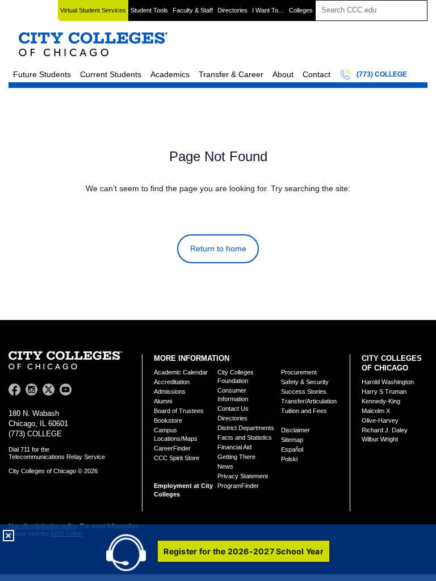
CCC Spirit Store (176, 457)
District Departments (245, 427)
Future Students (42, 74)
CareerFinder (172, 448)
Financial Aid (234, 447)
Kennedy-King (381, 401)
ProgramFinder (238, 485)
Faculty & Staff (193, 10)
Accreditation (172, 381)
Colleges (301, 10)
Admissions (170, 391)
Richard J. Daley (385, 430)
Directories (232, 10)
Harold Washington (388, 381)
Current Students (110, 74)
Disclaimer (295, 430)
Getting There (236, 456)
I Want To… (268, 10)
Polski (289, 459)
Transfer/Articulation (309, 401)
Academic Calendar (181, 372)
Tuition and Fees (304, 410)
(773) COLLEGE (382, 74)
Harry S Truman (384, 391)
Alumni (163, 401)
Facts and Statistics (244, 437)
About (283, 74)
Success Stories (303, 391)
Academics (170, 74)
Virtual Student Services (93, 10)
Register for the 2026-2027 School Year (244, 551)
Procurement (299, 372)
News (225, 466)
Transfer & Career (231, 74)
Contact (316, 74)
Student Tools (149, 10)
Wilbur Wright (380, 439)
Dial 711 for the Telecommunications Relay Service (57, 453)
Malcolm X (376, 410)
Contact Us (233, 408)
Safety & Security (305, 381)
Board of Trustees (179, 410)
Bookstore (168, 420)
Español (292, 449)
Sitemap (292, 439)
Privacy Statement (242, 476)
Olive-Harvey (380, 420)
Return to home (218, 248)
